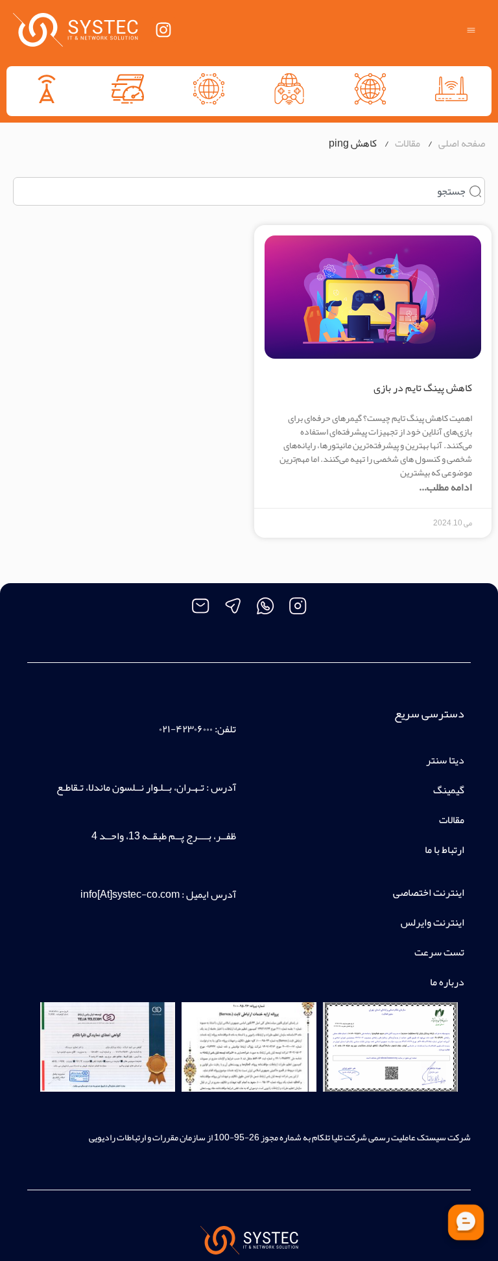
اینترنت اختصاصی (428, 892)
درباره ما (447, 982)
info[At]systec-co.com (130, 894)
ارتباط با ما (444, 849)
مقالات (451, 820)
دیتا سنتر (445, 760)
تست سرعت (439, 952)
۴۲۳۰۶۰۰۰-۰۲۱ (186, 729)
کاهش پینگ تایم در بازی (423, 388)
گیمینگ (448, 790)
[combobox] (249, 191)
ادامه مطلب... (445, 487)
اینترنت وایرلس (432, 922)
